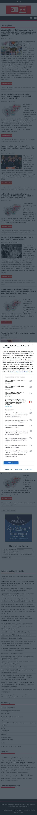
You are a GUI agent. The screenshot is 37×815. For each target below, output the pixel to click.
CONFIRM (11, 463)
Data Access (18, 469)
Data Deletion (8, 469)
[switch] (30, 381)
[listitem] (18, 377)
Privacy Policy (28, 469)
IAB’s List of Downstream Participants (20, 371)
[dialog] (18, 407)
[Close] (33, 346)
